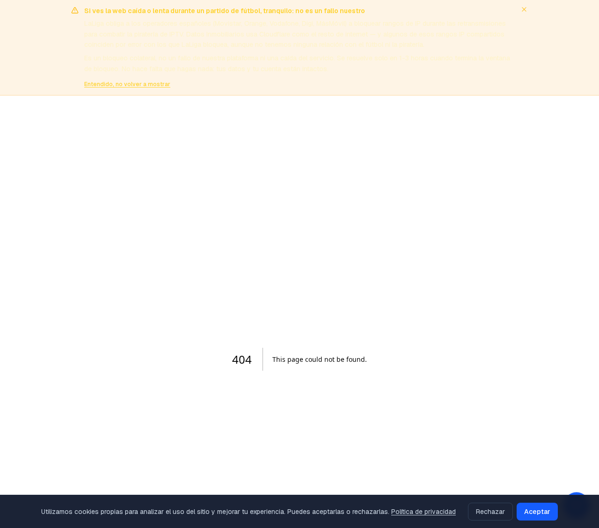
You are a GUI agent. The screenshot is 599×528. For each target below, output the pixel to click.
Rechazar (490, 511)
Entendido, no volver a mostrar (127, 84)
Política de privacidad (423, 511)
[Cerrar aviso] (524, 9)
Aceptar (537, 511)
